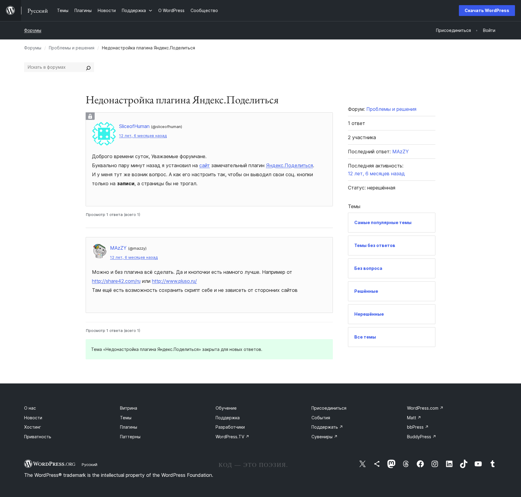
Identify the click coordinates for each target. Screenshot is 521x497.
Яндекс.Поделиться (289, 165)
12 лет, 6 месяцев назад (143, 135)
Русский (89, 464)
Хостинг (32, 427)
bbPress (418, 427)
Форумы (32, 30)
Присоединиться (328, 408)
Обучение (226, 408)
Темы (125, 417)
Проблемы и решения (71, 47)
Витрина (128, 408)
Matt (414, 417)
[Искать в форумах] (88, 67)
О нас (30, 408)
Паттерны (130, 436)
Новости (33, 417)
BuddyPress (421, 436)
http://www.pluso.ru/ (174, 281)
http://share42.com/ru (116, 281)
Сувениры (324, 436)
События (320, 417)
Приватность (37, 436)
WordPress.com (425, 408)
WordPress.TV (232, 436)
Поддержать (327, 427)
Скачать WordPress (487, 10)
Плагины (128, 427)
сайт (204, 165)
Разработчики (230, 427)
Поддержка (228, 417)
